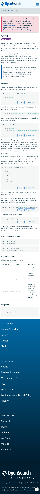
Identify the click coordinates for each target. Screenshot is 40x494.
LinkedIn (5, 432)
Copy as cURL (30, 102)
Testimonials (7, 389)
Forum (4, 334)
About (4, 366)
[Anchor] (9, 83)
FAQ (3, 383)
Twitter (4, 426)
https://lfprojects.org (26, 490)
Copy (20, 102)
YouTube (6, 438)
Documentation (8, 10)
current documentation (11, 25)
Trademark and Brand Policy (16, 395)
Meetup (5, 443)
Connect (5, 421)
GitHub (5, 340)
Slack (3, 346)
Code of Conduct (10, 329)
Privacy (5, 400)
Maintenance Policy (11, 378)
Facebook (6, 449)
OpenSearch (11, 4)
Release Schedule (10, 372)
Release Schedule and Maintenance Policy (17, 30)
